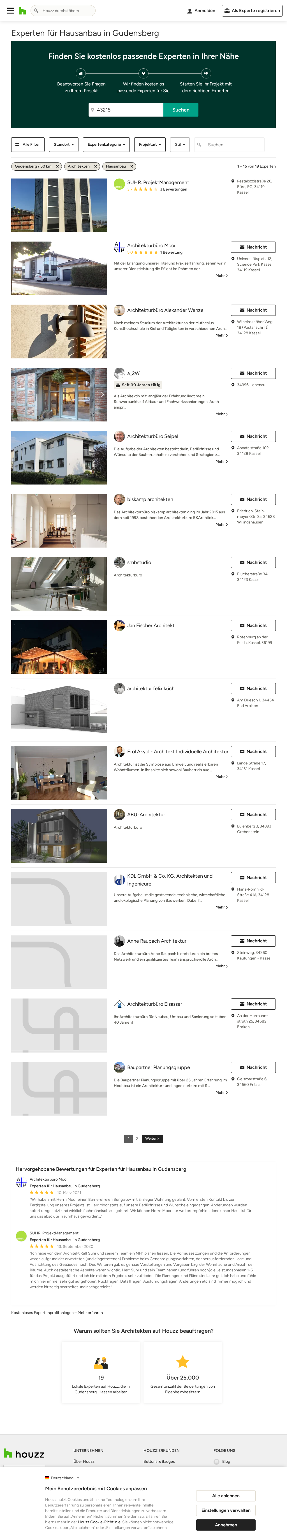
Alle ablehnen (226, 1495)
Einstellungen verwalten (226, 1510)
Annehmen (226, 1525)
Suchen (180, 110)
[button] (10, 10)
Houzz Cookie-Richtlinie (99, 1522)
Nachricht (257, 247)
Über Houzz (83, 1461)
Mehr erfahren (90, 1312)
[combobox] (63, 10)
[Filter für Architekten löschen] (95, 166)
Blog (226, 1461)
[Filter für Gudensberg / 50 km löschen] (57, 166)
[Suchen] (36, 10)
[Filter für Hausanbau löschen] (131, 166)
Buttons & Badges (159, 1461)
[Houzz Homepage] (22, 10)
